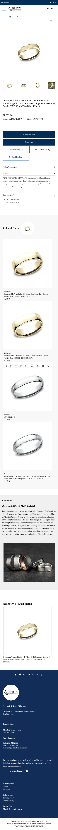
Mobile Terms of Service (12, 809)
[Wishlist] (48, 8)
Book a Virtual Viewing (42, 150)
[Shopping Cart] (52, 8)
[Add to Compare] (47, 21)
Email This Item (17, 157)
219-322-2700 (14, 199)
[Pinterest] (33, 674)
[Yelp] (37, 674)
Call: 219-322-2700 (10, 743)
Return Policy (8, 806)
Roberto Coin (8, 795)
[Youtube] (29, 674)
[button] (4, 8)
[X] (20, 674)
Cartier (5, 787)
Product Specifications (10, 167)
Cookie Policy (8, 801)
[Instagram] (24, 674)
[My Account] (56, 8)
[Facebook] (16, 674)
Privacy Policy (8, 798)
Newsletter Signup (16, 771)
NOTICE (6, 174)
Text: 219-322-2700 (10, 745)
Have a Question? (29, 135)
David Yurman (8, 784)
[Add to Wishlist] (52, 21)
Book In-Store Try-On (15, 150)
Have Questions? (8, 195)
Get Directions (8, 714)
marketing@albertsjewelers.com (15, 748)
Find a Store (29, 142)
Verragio (6, 789)
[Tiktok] (42, 674)
